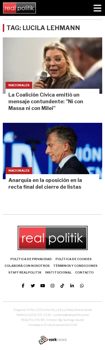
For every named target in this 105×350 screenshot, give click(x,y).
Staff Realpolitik (24, 272)
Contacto (84, 272)
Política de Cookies (73, 259)
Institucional (58, 272)
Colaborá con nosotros (27, 266)
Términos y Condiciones (75, 266)
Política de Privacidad (31, 259)
